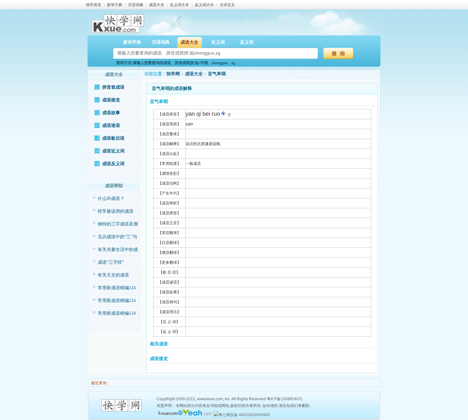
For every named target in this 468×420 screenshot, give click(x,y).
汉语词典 (135, 5)
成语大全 (156, 5)
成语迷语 (111, 125)
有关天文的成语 (113, 275)
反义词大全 (204, 5)
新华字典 (114, 5)
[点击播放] (224, 113)
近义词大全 (179, 5)
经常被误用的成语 (115, 211)
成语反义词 (113, 163)
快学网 (173, 73)
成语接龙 (111, 100)
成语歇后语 (113, 138)
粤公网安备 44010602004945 (244, 415)
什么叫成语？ (111, 198)
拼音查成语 (113, 87)
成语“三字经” (111, 262)
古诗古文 (227, 5)
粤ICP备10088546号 (284, 399)
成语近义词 (113, 151)
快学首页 (93, 5)
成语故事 (111, 112)
